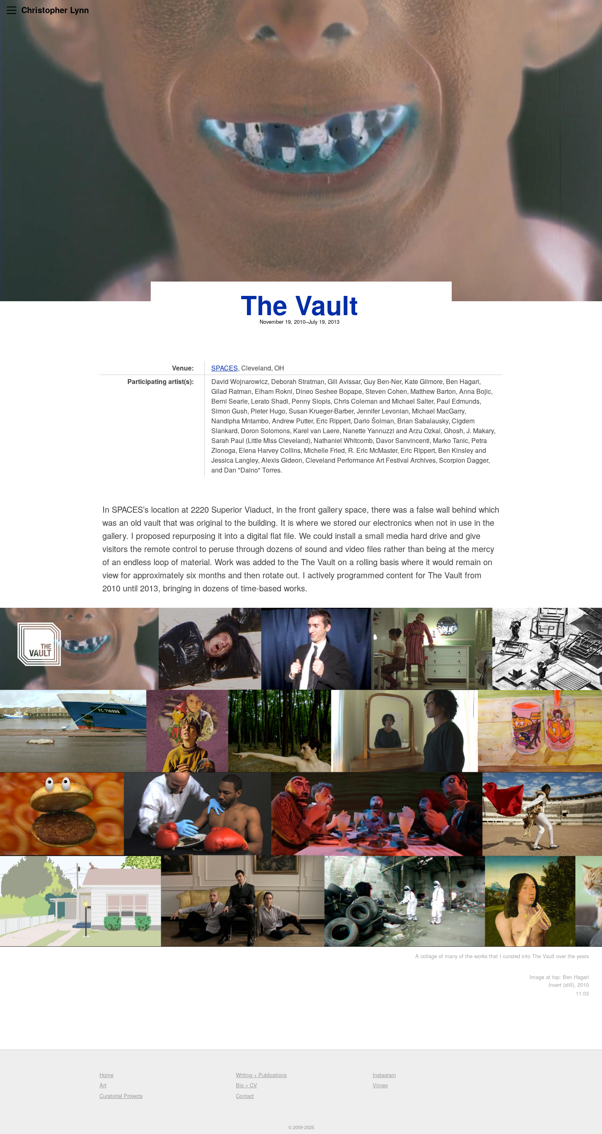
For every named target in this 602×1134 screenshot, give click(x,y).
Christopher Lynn (55, 10)
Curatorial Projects (121, 1096)
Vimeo (380, 1085)
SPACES (224, 368)
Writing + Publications (261, 1075)
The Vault (299, 304)
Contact (245, 1096)
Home (106, 1075)
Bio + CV (246, 1085)
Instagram (384, 1075)
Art (103, 1085)
